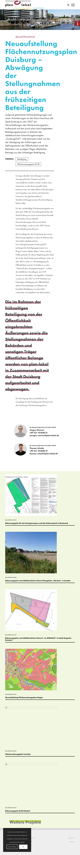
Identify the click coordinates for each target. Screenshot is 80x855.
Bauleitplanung (25, 36)
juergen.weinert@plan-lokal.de (44, 435)
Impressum (72, 842)
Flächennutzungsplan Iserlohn (18, 754)
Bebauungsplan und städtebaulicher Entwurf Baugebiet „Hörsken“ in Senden (38, 580)
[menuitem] (67, 4)
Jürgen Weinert (37, 430)
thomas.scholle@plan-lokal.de (44, 453)
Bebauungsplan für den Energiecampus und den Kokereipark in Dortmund (36, 523)
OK (23, 847)
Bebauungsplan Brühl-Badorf (17, 811)
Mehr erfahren (12, 847)
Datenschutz (71, 838)
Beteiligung (21, 159)
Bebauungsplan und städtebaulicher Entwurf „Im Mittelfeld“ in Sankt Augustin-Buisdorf (38, 639)
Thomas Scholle (37, 448)
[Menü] (72, 4)
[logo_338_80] (24, 4)
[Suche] (67, 4)
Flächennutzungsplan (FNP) (28, 164)
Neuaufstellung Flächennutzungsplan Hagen (24, 697)
